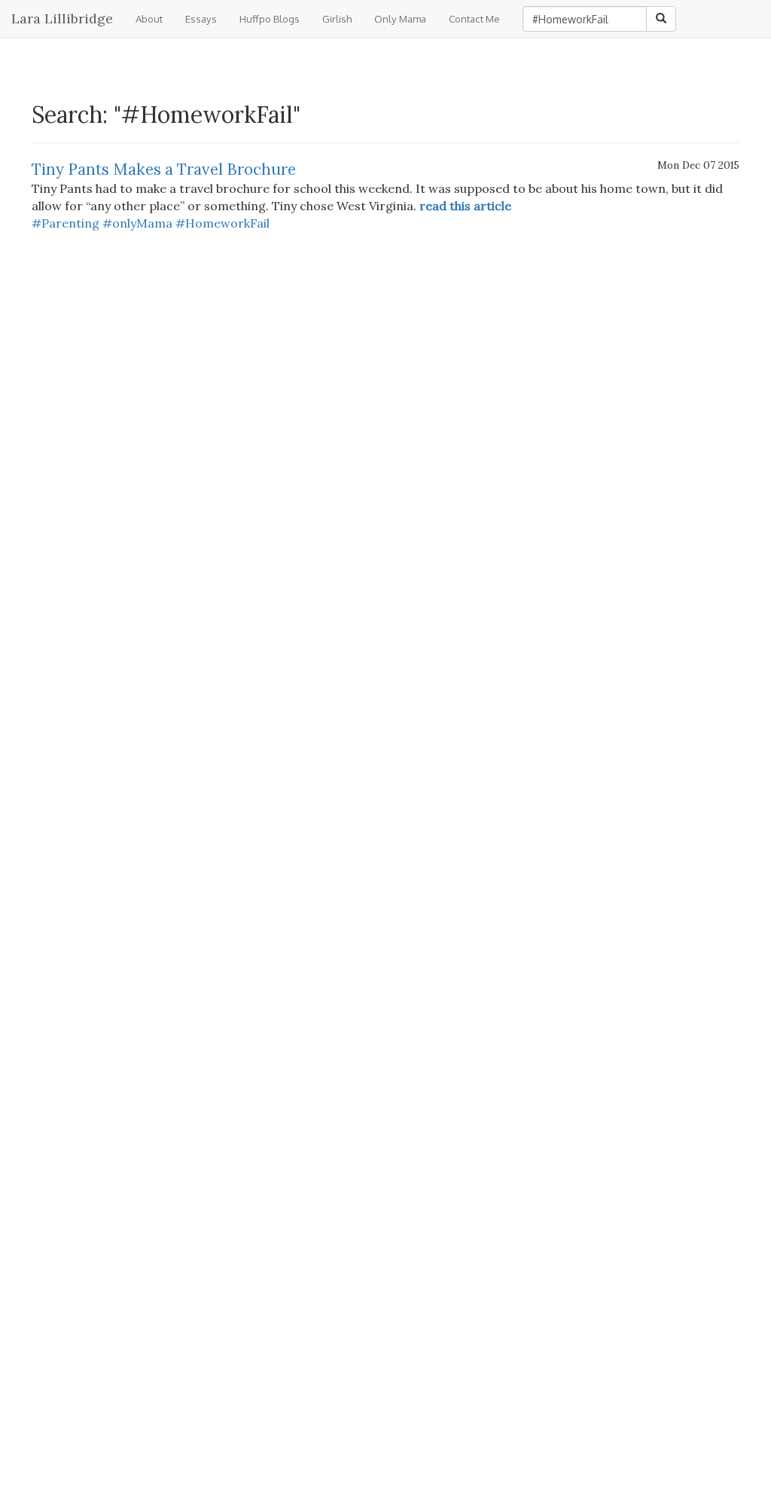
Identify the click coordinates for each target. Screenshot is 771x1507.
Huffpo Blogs (269, 18)
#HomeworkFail (222, 223)
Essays (201, 18)
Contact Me (474, 18)
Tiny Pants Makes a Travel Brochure (164, 169)
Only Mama (400, 18)
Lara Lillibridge (62, 18)
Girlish (337, 18)
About (149, 18)
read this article (465, 205)
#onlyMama (137, 223)
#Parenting (65, 223)
